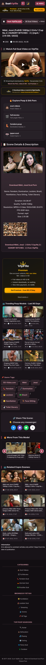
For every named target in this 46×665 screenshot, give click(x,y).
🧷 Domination (26, 389)
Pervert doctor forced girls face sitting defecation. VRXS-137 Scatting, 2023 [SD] (32, 343)
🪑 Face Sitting (28, 401)
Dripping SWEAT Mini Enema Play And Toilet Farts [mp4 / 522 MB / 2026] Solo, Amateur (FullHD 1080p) (11, 364)
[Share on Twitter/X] (32, 427)
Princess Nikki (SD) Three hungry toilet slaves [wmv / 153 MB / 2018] (34, 510)
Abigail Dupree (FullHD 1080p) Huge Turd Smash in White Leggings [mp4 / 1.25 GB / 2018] (12, 343)
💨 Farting (23, 640)
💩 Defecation (23, 632)
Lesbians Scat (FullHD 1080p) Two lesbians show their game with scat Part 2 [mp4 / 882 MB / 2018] (32, 320)
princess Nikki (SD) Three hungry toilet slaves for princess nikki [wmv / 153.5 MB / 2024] (11, 510)
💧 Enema (23, 612)
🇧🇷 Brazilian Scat (23, 587)
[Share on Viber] (19, 427)
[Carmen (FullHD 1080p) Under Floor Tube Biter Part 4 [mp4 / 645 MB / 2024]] (33, 355)
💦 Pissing (23, 636)
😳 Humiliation (9, 401)
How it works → (23, 297)
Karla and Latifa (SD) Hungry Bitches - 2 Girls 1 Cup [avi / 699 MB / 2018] (34, 534)
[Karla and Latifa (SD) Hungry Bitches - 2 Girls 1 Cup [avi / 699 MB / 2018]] (34, 525)
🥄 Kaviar (23, 627)
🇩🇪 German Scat (23, 583)
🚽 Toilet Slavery (10, 407)
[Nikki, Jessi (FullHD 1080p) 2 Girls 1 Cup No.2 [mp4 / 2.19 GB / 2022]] (34, 476)
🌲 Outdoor (23, 649)
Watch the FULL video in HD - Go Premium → (23, 84)
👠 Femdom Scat (23, 579)
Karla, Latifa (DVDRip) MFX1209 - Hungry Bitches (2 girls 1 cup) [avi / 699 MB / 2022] (12, 534)
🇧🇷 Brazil (23, 395)
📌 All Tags (23, 616)
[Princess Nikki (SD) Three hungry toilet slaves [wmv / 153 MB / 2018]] (34, 501)
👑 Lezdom (8, 395)
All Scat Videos (31, 21)
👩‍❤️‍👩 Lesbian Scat (23, 603)
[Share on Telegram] (13, 427)
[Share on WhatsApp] (26, 427)
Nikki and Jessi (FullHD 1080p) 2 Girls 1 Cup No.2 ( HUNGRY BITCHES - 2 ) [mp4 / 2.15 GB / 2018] (11, 485)
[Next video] (42, 451)
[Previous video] (4, 451)
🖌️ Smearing (23, 607)
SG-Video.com (9, 382)
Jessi (35, 382)
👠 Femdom (8, 389)
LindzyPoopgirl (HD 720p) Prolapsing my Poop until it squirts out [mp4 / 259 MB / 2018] (16, 458)
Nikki (24, 382)
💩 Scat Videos (23, 570)
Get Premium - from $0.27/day (23, 290)
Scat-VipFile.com (14, 21)
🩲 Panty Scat (23, 645)
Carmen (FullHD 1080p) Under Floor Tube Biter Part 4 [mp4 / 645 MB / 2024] (33, 364)
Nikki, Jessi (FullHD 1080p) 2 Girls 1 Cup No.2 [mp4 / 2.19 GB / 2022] (33, 485)
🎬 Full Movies (23, 574)
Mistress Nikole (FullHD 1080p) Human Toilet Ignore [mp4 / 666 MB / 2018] (36, 458)
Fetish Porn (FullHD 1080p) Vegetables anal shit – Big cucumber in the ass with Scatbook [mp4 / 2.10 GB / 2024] (12, 320)
